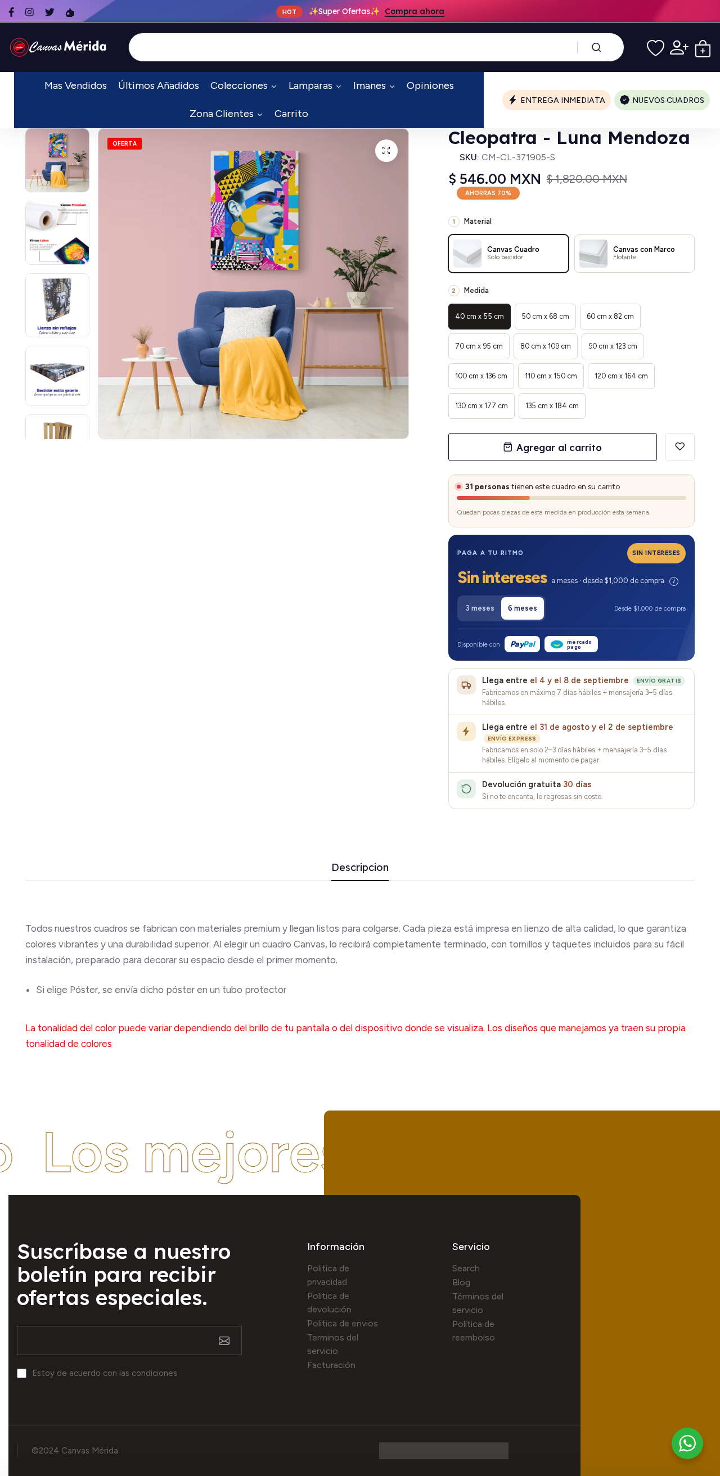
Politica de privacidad (328, 1275)
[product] (386, 150)
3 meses (480, 608)
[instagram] (29, 12)
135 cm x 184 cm (552, 405)
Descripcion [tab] (360, 868)
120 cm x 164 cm (621, 376)
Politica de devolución (329, 1302)
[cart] (703, 47)
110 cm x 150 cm (551, 376)
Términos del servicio (477, 1303)
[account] (679, 47)
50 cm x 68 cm (545, 316)
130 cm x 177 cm (481, 405)
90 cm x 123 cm (612, 346)
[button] (571, 579)
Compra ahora (414, 11)
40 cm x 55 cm (479, 316)
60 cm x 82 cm (610, 316)
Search (466, 1268)
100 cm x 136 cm (481, 376)
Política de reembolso (473, 1331)
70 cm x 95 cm (479, 346)
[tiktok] (70, 12)
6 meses (522, 608)
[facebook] (11, 12)
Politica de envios (342, 1323)
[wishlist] (655, 47)
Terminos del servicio (332, 1344)
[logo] (59, 47)
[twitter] (50, 12)
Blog (461, 1282)
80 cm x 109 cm (545, 346)
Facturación (331, 1365)
